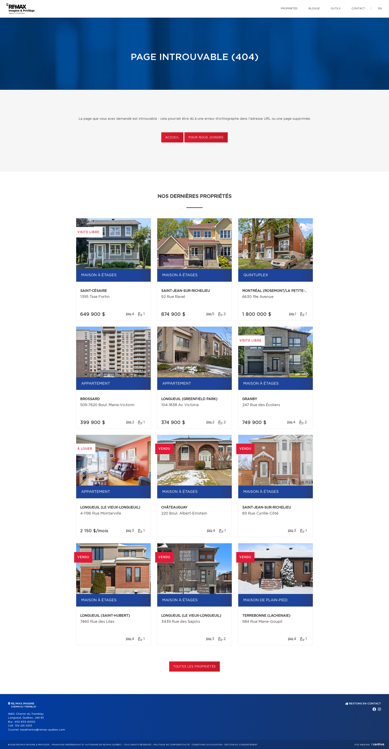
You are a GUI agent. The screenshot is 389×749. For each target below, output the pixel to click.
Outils (336, 8)
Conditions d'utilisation (207, 745)
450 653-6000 (24, 722)
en (380, 8)
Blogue (314, 8)
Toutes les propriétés (194, 666)
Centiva (377, 744)
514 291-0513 (23, 725)
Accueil (172, 137)
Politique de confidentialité (172, 745)
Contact (358, 8)
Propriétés (289, 8)
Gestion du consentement (241, 745)
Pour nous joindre (206, 137)
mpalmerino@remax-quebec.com (42, 730)
